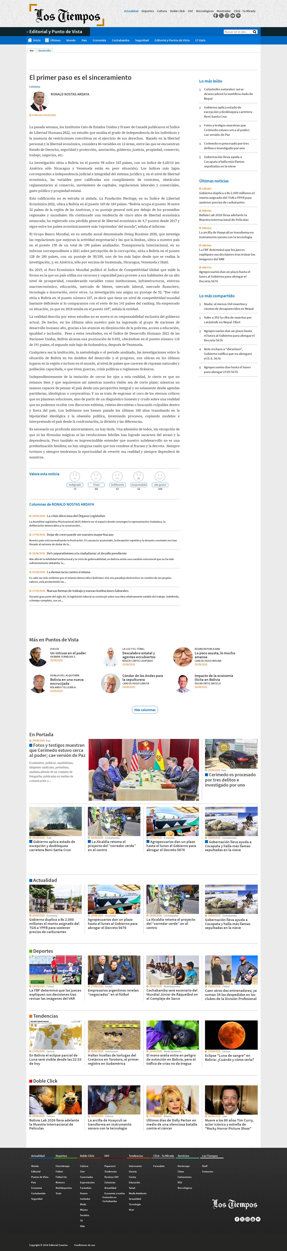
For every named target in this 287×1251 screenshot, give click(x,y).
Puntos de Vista (39, 1177)
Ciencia (133, 1171)
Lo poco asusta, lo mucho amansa (215, 655)
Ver (33, 50)
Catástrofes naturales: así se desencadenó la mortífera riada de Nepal (228, 94)
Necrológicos (205, 11)
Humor (84, 1193)
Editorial (36, 1171)
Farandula (159, 1166)
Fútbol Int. (61, 1177)
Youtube (232, 15)
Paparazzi (109, 1166)
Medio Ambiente (138, 1193)
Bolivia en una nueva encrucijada (67, 681)
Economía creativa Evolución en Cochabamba (113, 1197)
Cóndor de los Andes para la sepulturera (142, 677)
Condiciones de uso (84, 1245)
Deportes (148, 11)
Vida (82, 1226)
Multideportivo (64, 1188)
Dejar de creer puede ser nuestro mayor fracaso (80, 534)
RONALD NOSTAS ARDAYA (70, 94)
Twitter (221, 15)
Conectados (86, 1177)
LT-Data (200, 40)
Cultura (162, 11)
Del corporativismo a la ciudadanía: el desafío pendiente (87, 553)
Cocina (132, 1177)
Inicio (37, 40)
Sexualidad (135, 1198)
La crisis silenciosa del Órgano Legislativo (76, 516)
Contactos (207, 1171)
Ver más (31, 886)
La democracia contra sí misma (68, 572)
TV (81, 1220)
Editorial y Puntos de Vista (172, 40)
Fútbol (59, 1171)
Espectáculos (87, 1182)
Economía (99, 40)
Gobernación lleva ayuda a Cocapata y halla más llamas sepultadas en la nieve (224, 161)
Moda (83, 1204)
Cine (82, 1171)
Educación (134, 1182)
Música (84, 1209)
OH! (190, 11)
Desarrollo (44, 50)
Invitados (85, 1198)
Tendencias (110, 1171)
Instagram (227, 15)
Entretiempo (63, 1166)
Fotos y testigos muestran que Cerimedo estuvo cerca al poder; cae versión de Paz (227, 130)
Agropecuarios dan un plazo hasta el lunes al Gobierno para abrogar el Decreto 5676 (224, 276)
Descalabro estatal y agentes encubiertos (138, 655)
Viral (131, 1209)
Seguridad (142, 40)
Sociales (84, 1215)
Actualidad (131, 11)
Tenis (58, 1193)
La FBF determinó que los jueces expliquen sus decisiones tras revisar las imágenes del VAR (227, 254)
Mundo (71, 40)
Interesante (135, 1166)
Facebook (215, 15)
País (84, 40)
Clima (181, 1171)
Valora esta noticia (44, 473)
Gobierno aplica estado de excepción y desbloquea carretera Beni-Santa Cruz (228, 112)
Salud (132, 1188)
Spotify (238, 15)
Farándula (85, 1188)
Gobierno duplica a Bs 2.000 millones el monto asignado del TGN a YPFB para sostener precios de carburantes (227, 197)
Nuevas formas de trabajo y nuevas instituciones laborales (87, 591)
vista (29, 740)
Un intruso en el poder (68, 653)
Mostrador (224, 11)
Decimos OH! (111, 1177)
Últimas (55, 40)
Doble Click (177, 11)
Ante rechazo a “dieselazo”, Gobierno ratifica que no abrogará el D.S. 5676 (228, 353)
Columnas (109, 1182)
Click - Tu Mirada (244, 11)
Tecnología (135, 1204)
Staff (204, 1166)
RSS (180, 1182)
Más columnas (145, 710)
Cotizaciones (185, 1177)
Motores (60, 1182)
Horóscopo (184, 1166)
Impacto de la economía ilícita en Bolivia (214, 677)
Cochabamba (120, 40)
